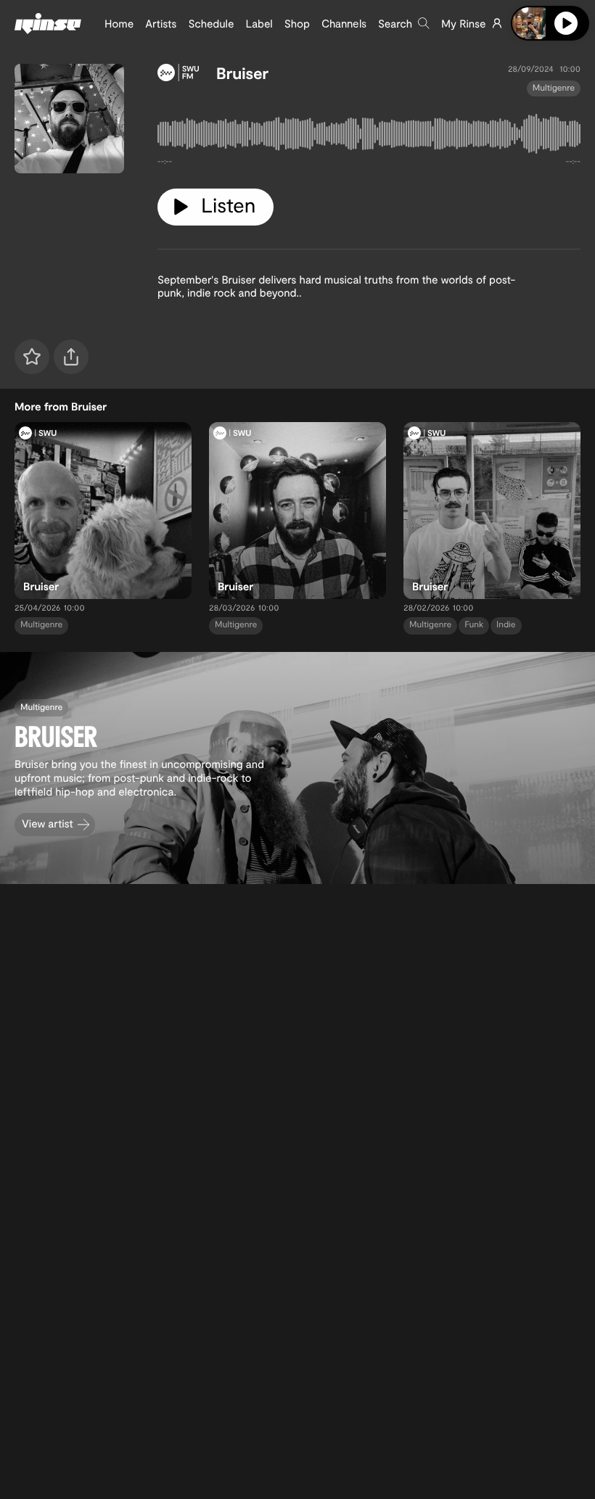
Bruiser (242, 73)
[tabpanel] (368, 136)
